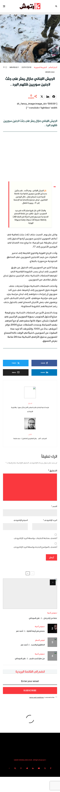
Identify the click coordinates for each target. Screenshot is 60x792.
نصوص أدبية (52, 613)
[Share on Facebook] (53, 96)
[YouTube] (39, 768)
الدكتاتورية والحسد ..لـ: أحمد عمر (33, 644)
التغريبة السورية (40, 67)
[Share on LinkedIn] (47, 96)
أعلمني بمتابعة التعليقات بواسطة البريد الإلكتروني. (35, 538)
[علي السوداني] (30, 593)
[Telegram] (27, 768)
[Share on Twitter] (41, 96)
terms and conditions (36, 697)
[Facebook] (50, 768)
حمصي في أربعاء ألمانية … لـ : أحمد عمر (30, 631)
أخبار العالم (52, 67)
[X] (45, 768)
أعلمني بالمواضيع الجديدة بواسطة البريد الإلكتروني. (35, 547)
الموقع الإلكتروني (21, 520)
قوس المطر (40, 640)
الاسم (54, 506)
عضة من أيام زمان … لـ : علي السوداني (43, 618)
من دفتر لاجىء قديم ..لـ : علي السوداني (30, 658)
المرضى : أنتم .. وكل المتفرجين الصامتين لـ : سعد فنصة (30, 436)
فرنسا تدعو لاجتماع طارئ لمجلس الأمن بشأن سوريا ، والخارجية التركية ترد (30, 407)
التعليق (52, 470)
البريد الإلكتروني (50, 520)
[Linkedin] (33, 768)
